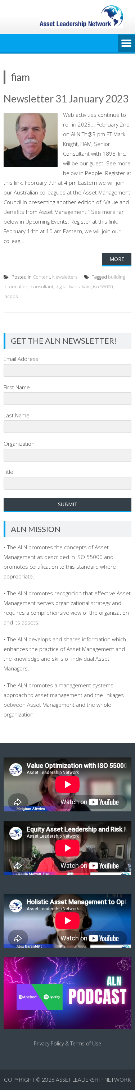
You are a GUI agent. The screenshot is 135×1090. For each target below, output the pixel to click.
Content (41, 277)
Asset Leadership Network (93, 1079)
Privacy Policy (49, 1043)
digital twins (67, 286)
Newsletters (64, 277)
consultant (42, 286)
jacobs (11, 296)
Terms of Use (85, 1043)
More (116, 259)
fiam (86, 286)
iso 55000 (103, 286)
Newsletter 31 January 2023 (66, 98)
